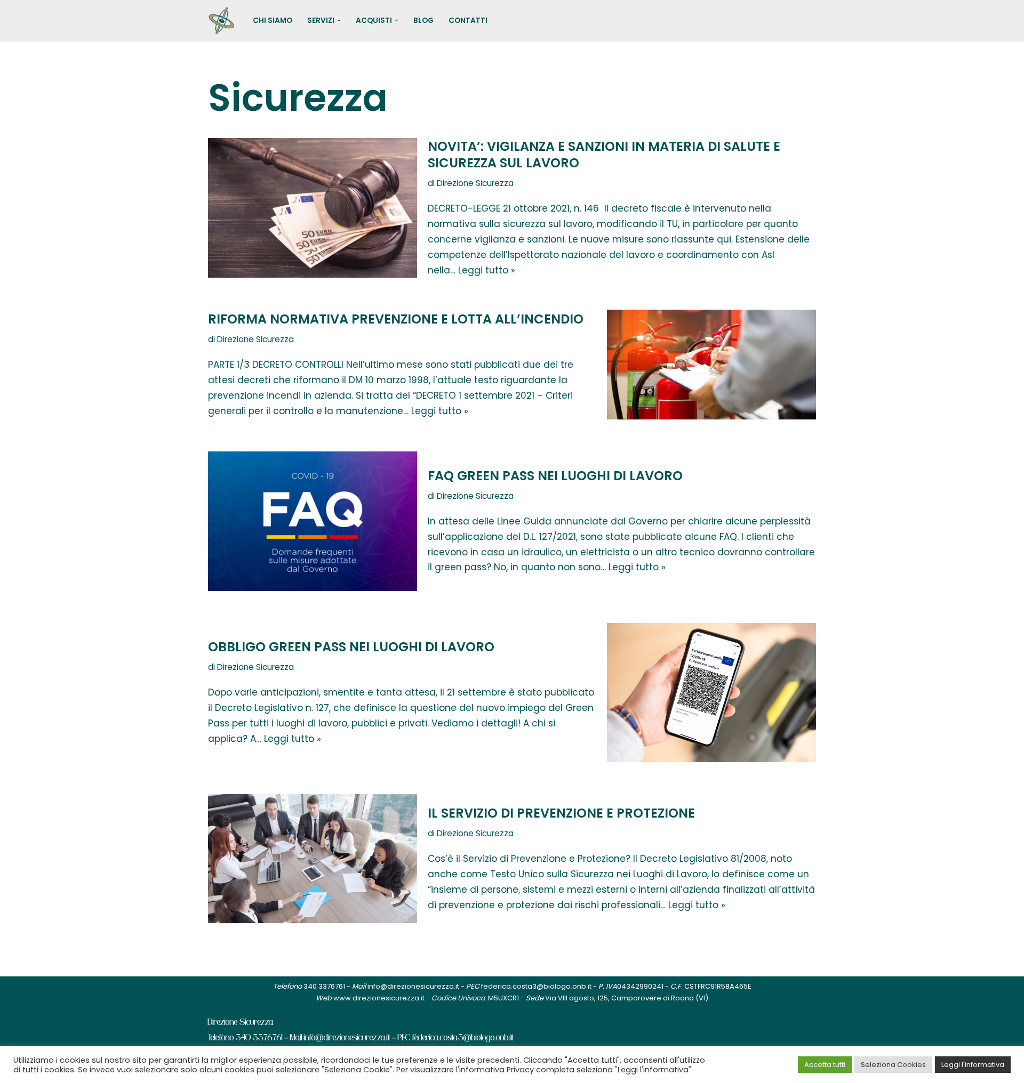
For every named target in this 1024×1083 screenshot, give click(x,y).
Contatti (468, 20)
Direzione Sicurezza (475, 183)
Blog (423, 20)
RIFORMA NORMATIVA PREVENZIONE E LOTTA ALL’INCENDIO (395, 319)
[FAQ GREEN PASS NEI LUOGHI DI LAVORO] (312, 521)
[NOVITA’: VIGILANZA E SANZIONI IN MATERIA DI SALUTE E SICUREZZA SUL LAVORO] (312, 207)
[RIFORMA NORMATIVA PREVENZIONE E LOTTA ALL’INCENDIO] (711, 364)
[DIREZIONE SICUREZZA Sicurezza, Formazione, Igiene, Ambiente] (221, 21)
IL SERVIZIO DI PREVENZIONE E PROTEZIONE (561, 813)
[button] (339, 20)
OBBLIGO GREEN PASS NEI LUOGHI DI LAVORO (351, 647)
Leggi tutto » (486, 270)
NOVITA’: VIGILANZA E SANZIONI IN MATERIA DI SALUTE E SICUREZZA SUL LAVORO (604, 155)
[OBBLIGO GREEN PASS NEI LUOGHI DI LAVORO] (711, 692)
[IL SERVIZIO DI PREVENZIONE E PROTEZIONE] (312, 858)
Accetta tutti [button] (824, 1065)
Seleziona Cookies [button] (893, 1065)
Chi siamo (272, 20)
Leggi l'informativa (972, 1065)
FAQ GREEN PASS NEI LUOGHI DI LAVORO (555, 475)
